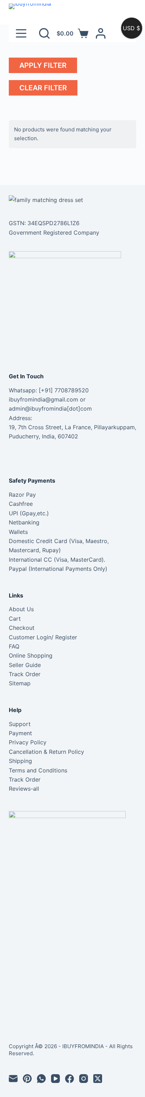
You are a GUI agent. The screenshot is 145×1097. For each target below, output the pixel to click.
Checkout (21, 627)
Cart (15, 618)
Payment (20, 733)
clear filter (43, 88)
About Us (21, 609)
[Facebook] (69, 1078)
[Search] (44, 33)
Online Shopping (30, 655)
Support (20, 723)
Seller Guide (25, 664)
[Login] (100, 33)
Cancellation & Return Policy (46, 751)
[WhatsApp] (41, 1078)
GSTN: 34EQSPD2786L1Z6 (44, 223)
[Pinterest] (27, 1078)
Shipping (20, 760)
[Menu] (21, 33)
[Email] (13, 1078)
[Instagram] (83, 1078)
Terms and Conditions (38, 770)
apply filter (43, 65)
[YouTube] (55, 1078)
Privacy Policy (27, 742)
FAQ (14, 646)
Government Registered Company (54, 232)
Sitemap (20, 683)
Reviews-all (24, 788)
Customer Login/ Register (43, 637)
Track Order (24, 674)
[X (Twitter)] (97, 1078)
